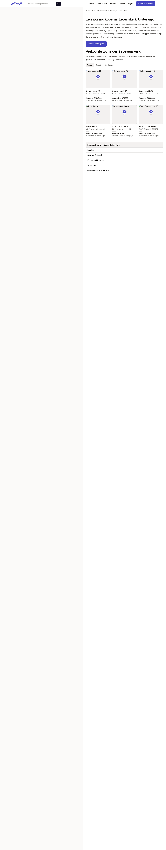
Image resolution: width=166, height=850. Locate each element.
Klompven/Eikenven (95, 160)
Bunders (90, 150)
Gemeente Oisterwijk (99, 11)
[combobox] (43, 3)
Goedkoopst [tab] (109, 65)
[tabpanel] (124, 103)
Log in (130, 4)
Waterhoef (91, 165)
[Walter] (16, 3)
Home (88, 11)
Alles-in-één (102, 4)
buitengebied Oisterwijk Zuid (98, 170)
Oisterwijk (113, 11)
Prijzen (122, 4)
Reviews (113, 4)
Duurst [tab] (98, 65)
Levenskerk (123, 11)
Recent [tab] (89, 65)
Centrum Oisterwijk (94, 155)
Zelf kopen (90, 4)
